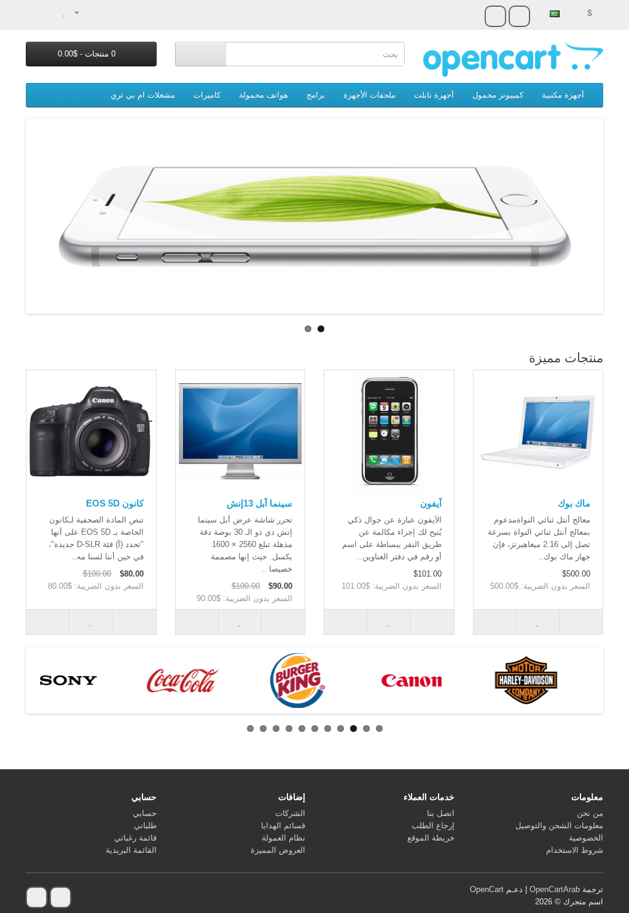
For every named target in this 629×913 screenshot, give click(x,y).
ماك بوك (574, 503)
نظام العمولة (283, 837)
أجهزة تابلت (434, 94)
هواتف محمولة (263, 94)
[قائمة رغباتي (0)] (64, 12)
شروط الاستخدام (574, 850)
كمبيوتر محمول (497, 94)
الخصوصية (586, 837)
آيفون (431, 503)
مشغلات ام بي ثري (143, 94)
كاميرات (207, 94)
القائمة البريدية (131, 850)
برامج (316, 94)
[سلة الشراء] (50, 12)
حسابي (145, 813)
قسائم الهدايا (283, 825)
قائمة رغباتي (135, 837)
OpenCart (487, 889)
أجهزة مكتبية (563, 94)
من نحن (590, 813)
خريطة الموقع (431, 837)
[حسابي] (82, 12)
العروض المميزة (278, 850)
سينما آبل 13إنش (259, 503)
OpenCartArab (554, 889)
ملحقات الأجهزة (369, 94)
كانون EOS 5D (115, 503)
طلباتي (145, 825)
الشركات (290, 813)
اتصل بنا (441, 813)
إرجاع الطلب (433, 825)
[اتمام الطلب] (35, 12)
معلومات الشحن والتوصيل (559, 825)
